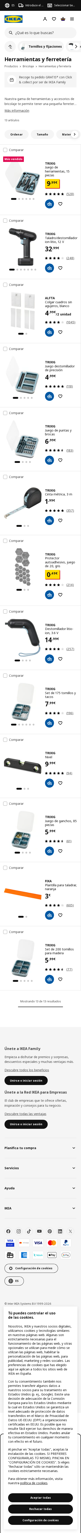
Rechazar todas (40, 1509)
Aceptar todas (40, 1498)
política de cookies (33, 1483)
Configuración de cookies (40, 1520)
